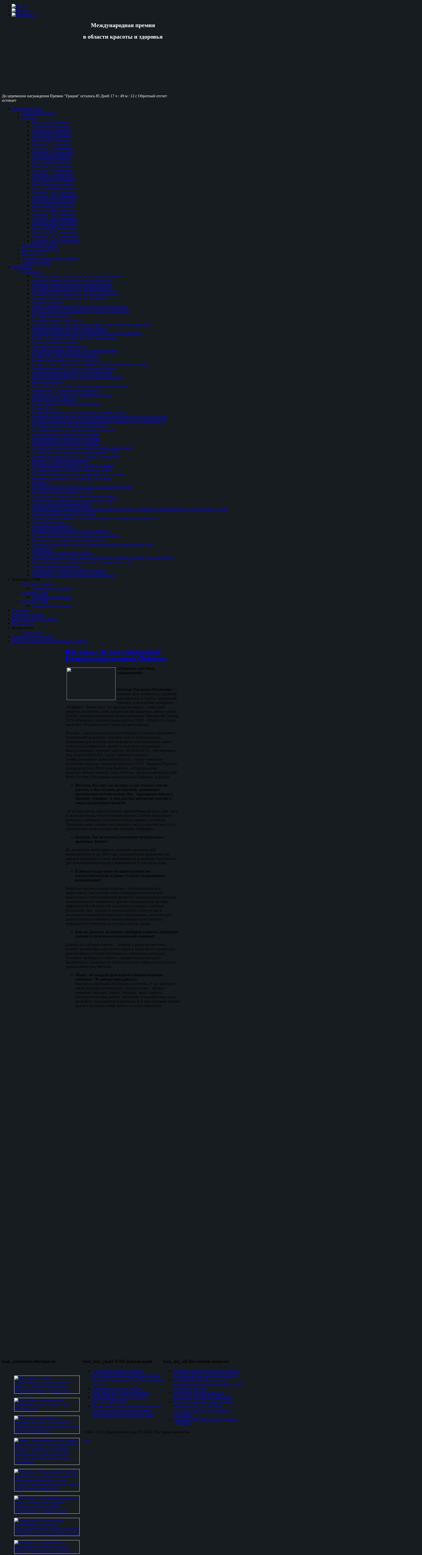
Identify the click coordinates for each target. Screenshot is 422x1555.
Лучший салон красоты (50, 315)
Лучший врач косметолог (52, 527)
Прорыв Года (42, 408)
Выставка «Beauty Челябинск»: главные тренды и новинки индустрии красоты (206, 1373)
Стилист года (42, 549)
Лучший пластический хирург (56, 320)
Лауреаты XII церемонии (52, 170)
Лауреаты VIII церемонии (52, 153)
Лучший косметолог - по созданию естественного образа (78, 412)
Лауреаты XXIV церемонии (54, 223)
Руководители (33, 254)
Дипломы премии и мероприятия (49, 258)
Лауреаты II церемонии (50, 126)
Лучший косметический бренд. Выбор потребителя (74, 351)
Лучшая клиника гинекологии (56, 566)
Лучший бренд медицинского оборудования (68, 571)
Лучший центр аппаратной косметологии (66, 390)
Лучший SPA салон (47, 302)
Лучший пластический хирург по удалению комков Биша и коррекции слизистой (99, 417)
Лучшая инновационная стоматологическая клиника (75, 535)
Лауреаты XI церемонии (51, 166)
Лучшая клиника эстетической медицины (66, 403)
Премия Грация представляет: (117, 1388)
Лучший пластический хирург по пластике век (70, 531)
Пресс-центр (22, 623)
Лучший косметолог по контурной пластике (68, 329)
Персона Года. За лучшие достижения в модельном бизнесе (80, 386)
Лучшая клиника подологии (54, 342)
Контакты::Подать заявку (33, 637)
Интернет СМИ (34, 601)
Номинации (31, 271)
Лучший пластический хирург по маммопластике (72, 289)
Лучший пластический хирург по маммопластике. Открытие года (86, 333)
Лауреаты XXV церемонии (53, 227)
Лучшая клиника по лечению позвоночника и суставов (77, 474)
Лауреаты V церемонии (51, 139)
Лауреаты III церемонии (51, 131)
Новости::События (27, 615)
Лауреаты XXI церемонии (53, 210)
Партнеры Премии (37, 584)
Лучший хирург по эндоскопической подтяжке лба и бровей (81, 447)
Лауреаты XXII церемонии (53, 214)
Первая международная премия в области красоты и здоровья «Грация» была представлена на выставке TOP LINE (127, 1410)
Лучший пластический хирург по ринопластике (71, 285)
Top (86, 1440)
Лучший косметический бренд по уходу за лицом (72, 465)
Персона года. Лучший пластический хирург (68, 540)
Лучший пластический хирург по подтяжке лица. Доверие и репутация (91, 324)
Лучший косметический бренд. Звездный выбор (71, 469)
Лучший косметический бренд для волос (65, 443)
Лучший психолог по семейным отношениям (69, 425)
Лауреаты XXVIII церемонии (55, 241)
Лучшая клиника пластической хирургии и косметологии (79, 307)
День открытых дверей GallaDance (121, 1393)
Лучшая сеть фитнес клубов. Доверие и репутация (73, 337)
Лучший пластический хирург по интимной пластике (76, 276)
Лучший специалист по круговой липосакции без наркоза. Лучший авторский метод (102, 557)
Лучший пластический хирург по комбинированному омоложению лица (92, 544)
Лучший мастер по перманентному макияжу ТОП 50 (75, 452)
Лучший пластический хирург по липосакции (69, 298)
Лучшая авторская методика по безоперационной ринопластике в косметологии (98, 421)
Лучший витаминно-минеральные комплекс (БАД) (73, 500)
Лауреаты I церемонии (50, 122)
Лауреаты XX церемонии (52, 205)
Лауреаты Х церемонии (51, 161)
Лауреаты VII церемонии (52, 148)
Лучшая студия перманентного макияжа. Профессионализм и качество (90, 364)
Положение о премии (39, 245)
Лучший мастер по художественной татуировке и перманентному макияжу (94, 518)
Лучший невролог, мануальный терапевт (65, 439)
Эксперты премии (36, 263)
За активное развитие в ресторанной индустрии (71, 478)
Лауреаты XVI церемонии (53, 188)
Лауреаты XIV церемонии (53, 179)
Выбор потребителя (47, 381)
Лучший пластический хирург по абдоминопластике (75, 293)
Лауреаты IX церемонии (51, 157)
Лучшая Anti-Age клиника (53, 399)
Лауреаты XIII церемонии (52, 175)
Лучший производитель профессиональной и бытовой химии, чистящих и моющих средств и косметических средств (129, 509)
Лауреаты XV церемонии (52, 183)
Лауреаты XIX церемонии (53, 201)
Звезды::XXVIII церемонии (34, 619)
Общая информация (38, 113)
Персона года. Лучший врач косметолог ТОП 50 (71, 395)
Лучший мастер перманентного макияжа (65, 434)
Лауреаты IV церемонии (51, 135)
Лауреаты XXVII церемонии (55, 236)
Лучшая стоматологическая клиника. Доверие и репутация (80, 311)
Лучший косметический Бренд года (61, 491)
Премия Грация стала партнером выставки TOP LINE (119, 1399)
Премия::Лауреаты (27, 109)
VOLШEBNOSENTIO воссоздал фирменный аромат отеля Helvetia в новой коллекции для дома (208, 1384)
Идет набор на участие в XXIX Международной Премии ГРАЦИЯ (202, 1395)
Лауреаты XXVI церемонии (54, 232)
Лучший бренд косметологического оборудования (73, 575)
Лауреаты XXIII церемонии (54, 219)
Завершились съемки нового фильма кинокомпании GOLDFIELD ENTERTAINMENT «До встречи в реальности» (203, 1408)
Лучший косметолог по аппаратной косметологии (73, 430)
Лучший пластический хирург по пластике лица (71, 280)
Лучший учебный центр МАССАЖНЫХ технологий (75, 456)
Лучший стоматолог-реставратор (58, 346)
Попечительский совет (40, 249)
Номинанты (22, 267)
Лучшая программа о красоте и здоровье (65, 359)
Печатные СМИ (34, 593)
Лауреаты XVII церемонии (53, 192)
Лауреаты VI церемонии (51, 144)
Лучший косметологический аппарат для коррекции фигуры (81, 487)
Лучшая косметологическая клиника (61, 505)
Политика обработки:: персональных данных (49, 641)
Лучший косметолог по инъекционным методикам (73, 368)
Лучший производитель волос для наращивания (71, 373)
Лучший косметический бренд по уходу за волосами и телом (82, 562)
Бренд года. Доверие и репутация (59, 461)
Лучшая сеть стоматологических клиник (65, 355)
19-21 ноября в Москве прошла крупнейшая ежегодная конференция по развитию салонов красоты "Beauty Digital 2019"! (127, 1377)
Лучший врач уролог (48, 522)
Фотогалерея (32, 632)
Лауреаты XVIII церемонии (54, 197)
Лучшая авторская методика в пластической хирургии (76, 377)
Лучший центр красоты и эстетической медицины (73, 496)
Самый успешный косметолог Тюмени (63, 513)
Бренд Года (40, 483)
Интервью (20, 610)
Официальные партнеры (51, 588)
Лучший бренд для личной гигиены (61, 553)
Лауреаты (29, 117)
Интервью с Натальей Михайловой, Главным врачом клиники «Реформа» (115, 654)
